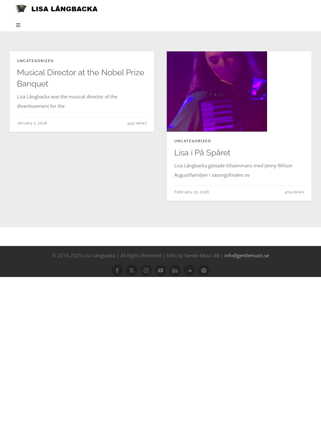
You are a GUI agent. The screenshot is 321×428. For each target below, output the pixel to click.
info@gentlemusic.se (246, 255)
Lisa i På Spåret (202, 152)
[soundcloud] (189, 270)
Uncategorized (35, 61)
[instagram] (146, 270)
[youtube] (160, 270)
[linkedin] (175, 270)
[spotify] (203, 270)
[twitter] (131, 270)
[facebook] (117, 270)
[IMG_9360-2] (217, 53)
